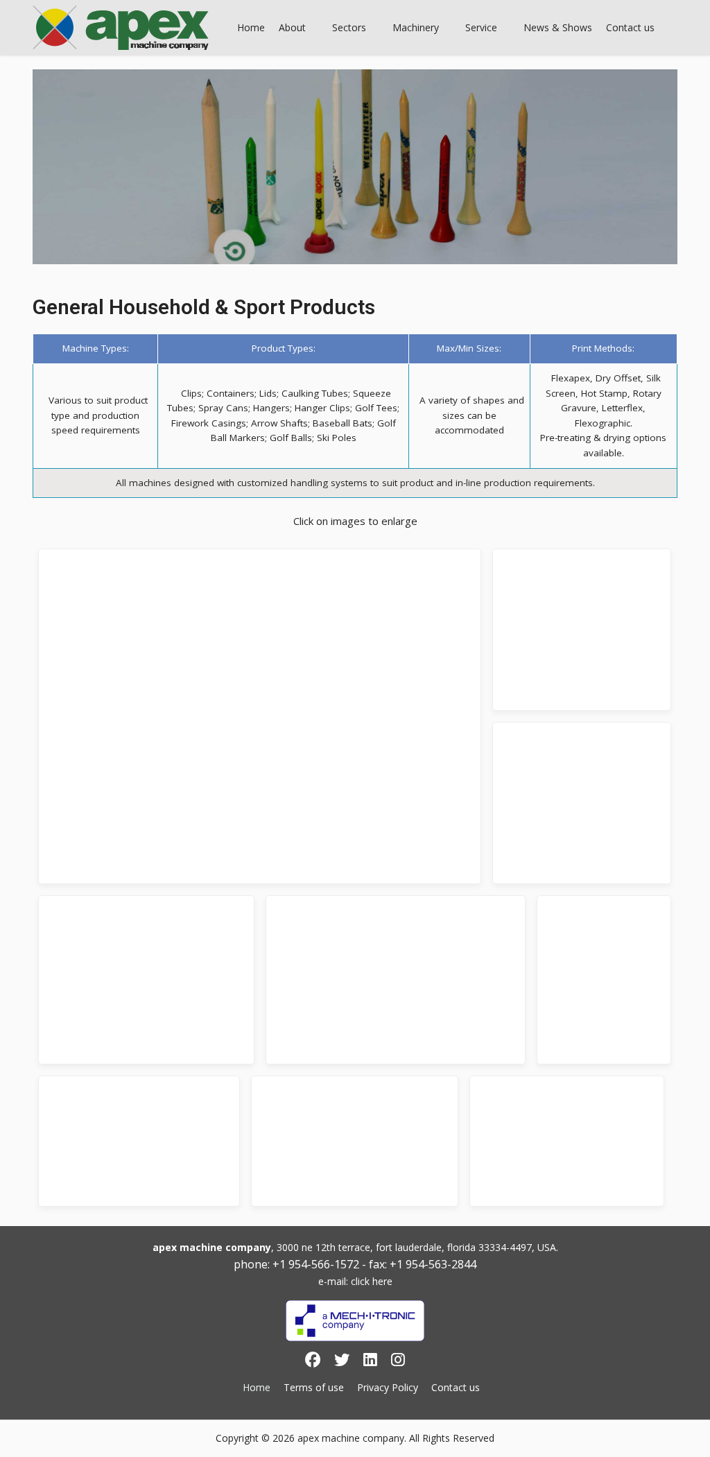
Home (251, 27)
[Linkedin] (370, 1361)
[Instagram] (398, 1361)
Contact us (455, 1387)
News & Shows (557, 27)
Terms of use (314, 1387)
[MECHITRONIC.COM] (355, 1320)
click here (371, 1281)
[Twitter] (341, 1361)
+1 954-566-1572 (315, 1264)
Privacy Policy (387, 1387)
